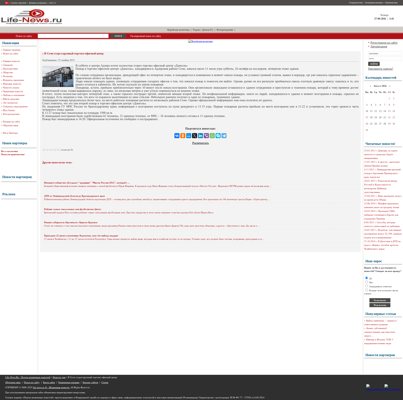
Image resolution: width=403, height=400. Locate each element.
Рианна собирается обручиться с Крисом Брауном (70, 222)
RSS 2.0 (53, 3)
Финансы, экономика (13, 79)
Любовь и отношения (13, 95)
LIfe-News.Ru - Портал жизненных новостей (27, 377)
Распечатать (200, 143)
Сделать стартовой (18, 3)
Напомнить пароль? (380, 69)
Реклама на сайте (11, 121)
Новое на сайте (10, 53)
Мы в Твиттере (10, 132)
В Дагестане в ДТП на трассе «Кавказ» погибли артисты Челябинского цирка (382, 245)
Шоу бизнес (9, 110)
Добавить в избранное (38, 3)
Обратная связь (391, 2)
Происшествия (10, 68)
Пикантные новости (13, 91)
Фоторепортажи (224, 29)
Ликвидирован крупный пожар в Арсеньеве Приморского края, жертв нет (382, 173)
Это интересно (10, 102)
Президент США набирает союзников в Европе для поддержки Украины (381, 214)
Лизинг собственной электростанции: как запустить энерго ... (379, 332)
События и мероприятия (15, 106)
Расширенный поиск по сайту (145, 36)
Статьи (104, 382)
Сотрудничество (356, 2)
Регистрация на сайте (384, 43)
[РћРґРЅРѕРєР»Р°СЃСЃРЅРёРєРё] (182, 135)
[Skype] (218, 135)
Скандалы (8, 64)
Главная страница (11, 49)
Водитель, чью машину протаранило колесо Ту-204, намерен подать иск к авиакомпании (383, 233)
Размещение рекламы (374, 2)
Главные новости (11, 61)
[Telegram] (223, 135)
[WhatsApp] (212, 135)
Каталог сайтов (90, 382)
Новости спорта (11, 87)
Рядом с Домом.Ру (203, 29)
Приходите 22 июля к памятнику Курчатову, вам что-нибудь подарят (81, 235)
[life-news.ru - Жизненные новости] (31, 23)
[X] (194, 135)
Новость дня (59, 377)
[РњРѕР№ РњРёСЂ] (188, 135)
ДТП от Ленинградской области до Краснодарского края (74, 196)
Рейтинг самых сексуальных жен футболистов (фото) (72, 209)
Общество (8, 72)
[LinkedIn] (200, 135)
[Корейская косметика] (200, 41)
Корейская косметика (178, 29)
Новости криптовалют (13, 154)
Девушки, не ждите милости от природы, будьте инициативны (381, 154)
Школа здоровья (11, 98)
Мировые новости (12, 83)
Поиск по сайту (32, 382)
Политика (8, 76)
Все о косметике (9, 151)
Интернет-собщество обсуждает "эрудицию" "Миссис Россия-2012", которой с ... (87, 182)
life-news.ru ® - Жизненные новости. (51, 387)
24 (367, 123)
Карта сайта (49, 382)
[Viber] (206, 135)
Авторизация (378, 46)
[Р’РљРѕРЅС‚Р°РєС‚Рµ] (176, 135)
